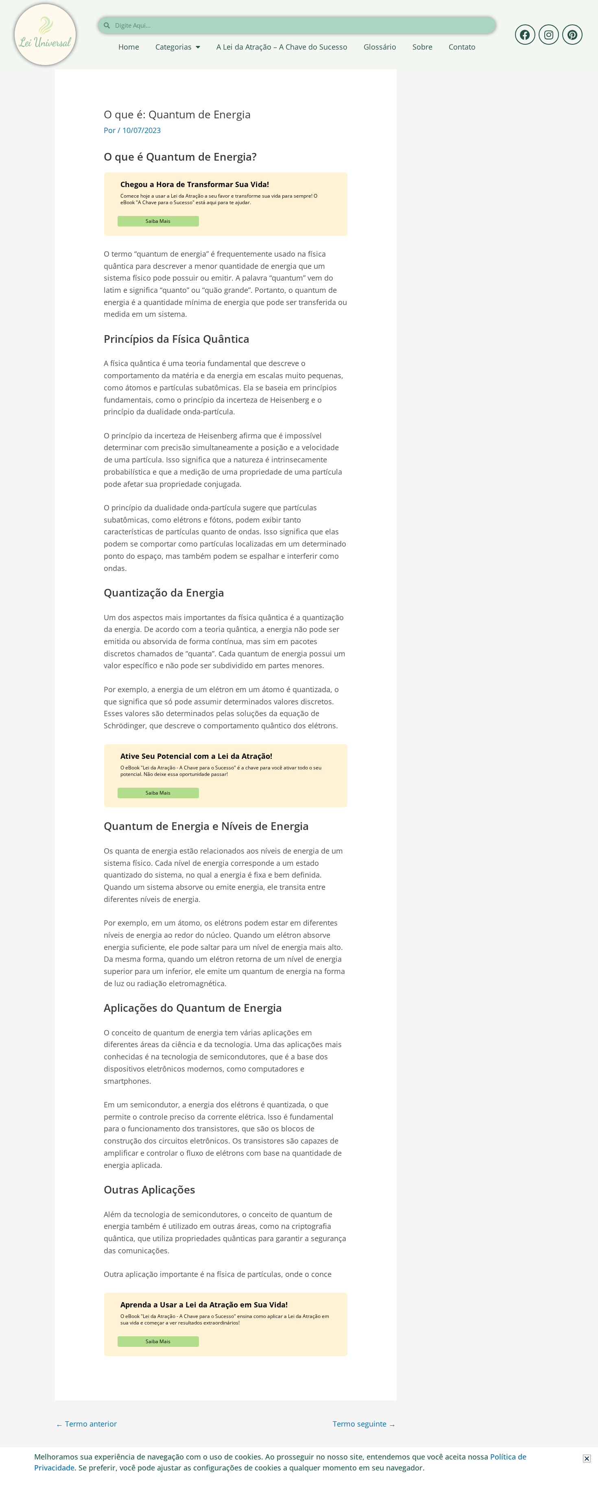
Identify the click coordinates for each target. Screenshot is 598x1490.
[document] (299, 745)
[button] (587, 1458)
